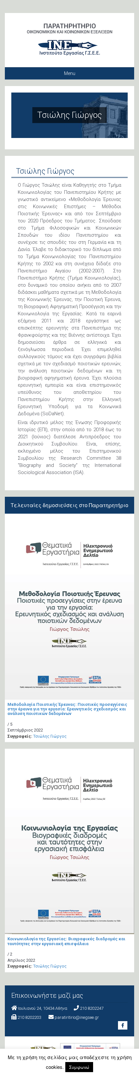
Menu (69, 73)
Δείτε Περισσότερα (70, 592)
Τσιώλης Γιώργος (50, 736)
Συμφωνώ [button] (79, 1067)
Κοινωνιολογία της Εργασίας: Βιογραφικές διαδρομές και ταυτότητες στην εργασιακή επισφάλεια (66, 941)
